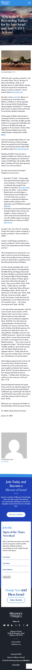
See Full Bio (5, 462)
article (16, 97)
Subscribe (6, 577)
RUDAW (7, 206)
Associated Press (16, 92)
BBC (3, 135)
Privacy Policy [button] (16, 665)
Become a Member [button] (16, 514)
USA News (8, 222)
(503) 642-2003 (16, 642)
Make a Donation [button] (16, 600)
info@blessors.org (16, 644)
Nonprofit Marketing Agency (11, 660)
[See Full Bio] (9, 462)
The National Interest (21, 149)
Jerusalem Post (24, 187)
